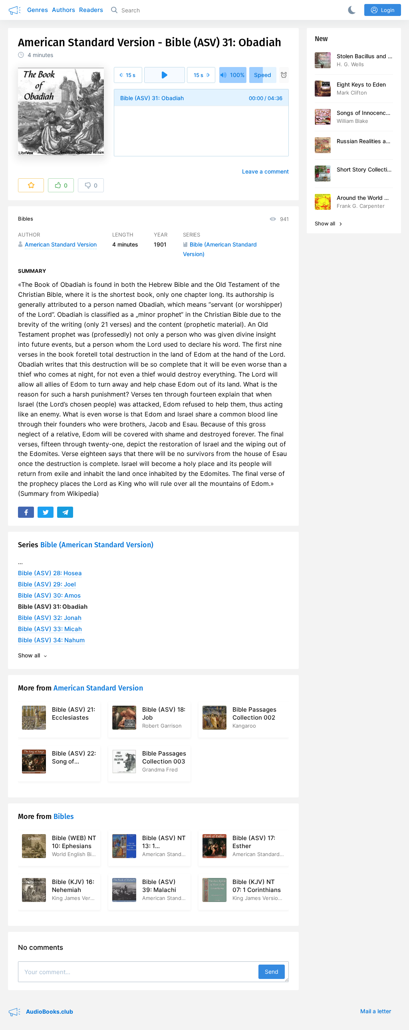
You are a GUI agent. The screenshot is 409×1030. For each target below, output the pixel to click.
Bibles (25, 218)
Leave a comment (265, 171)
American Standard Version (98, 688)
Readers (91, 10)
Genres (37, 10)
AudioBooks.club (49, 1011)
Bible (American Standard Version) (96, 545)
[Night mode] (350, 10)
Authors (63, 10)
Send (271, 971)
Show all (325, 223)
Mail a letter (375, 1011)
